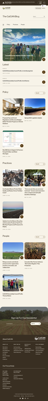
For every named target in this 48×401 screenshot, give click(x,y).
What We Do (5, 348)
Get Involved (38, 8)
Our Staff (4, 354)
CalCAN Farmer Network (18, 350)
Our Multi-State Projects (29, 350)
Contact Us (5, 359)
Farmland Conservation (7, 386)
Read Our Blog (38, 347)
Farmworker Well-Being (18, 378)
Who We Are (5, 347)
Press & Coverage (6, 355)
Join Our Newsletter (39, 350)
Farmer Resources (17, 352)
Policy (8, 24)
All (3, 24)
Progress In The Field (18, 348)
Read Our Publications (40, 348)
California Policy (28, 348)
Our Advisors (5, 352)
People (23, 24)
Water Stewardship (6, 381)
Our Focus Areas (17, 347)
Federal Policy (27, 352)
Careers (4, 357)
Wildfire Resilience (6, 388)
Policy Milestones (6, 350)
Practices (15, 24)
